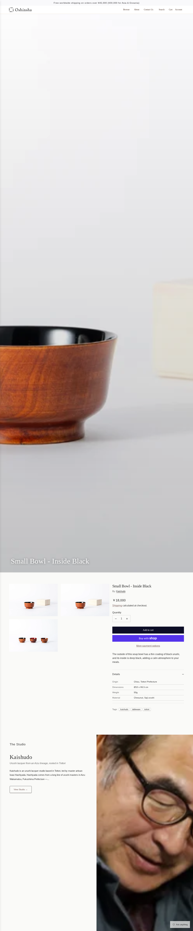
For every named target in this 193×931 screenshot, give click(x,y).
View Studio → (21, 789)
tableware (136, 709)
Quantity (116, 612)
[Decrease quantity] (115, 618)
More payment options (148, 646)
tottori (146, 709)
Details (116, 674)
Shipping (117, 605)
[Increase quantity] (127, 618)
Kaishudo (120, 591)
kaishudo (124, 709)
